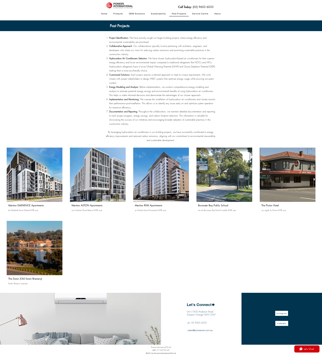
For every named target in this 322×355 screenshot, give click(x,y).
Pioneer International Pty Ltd (161, 347)
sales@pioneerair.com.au (200, 330)
